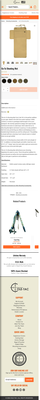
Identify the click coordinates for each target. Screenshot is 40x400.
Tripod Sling (16, 240)
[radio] (4, 81)
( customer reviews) (16, 74)
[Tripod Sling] (17, 221)
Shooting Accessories (11, 21)
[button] (2, 6)
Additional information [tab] (8, 108)
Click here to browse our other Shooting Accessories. (16, 185)
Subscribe (29, 380)
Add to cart (24, 89)
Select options (16, 247)
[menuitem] (8, 13)
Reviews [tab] (5, 112)
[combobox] (17, 7)
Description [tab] (4, 103)
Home (2, 21)
